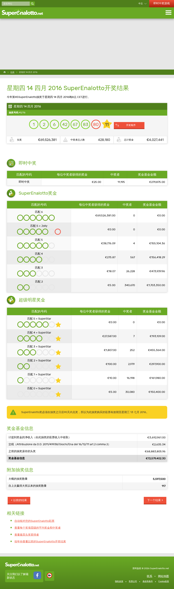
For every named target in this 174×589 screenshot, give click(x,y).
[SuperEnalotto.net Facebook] (37, 578)
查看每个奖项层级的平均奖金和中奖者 (37, 527)
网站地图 (163, 576)
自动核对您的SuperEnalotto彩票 (34, 521)
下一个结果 (154, 500)
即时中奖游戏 (161, 3)
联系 (149, 576)
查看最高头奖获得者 (26, 534)
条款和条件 (148, 581)
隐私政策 (119, 581)
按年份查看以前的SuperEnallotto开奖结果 (40, 541)
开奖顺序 (131, 125)
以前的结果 (20, 500)
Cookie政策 (163, 581)
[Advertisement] (87, 44)
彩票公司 (133, 581)
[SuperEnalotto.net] (25, 13)
